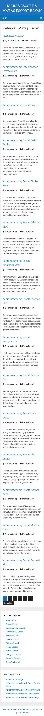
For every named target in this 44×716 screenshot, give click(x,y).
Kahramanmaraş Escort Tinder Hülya (22, 697)
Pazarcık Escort (13, 658)
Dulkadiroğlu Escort (14, 632)
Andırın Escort (12, 624)
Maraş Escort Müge (14, 35)
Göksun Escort (12, 643)
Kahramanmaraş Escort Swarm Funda (23, 690)
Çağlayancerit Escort (15, 628)
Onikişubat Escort (14, 654)
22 (30, 598)
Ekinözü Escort (12, 635)
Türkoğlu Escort (13, 662)
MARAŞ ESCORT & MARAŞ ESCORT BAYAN (22, 709)
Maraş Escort (31, 40)
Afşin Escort (11, 620)
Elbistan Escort (12, 639)
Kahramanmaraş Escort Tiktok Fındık (22, 694)
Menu (4, 18)
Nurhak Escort (12, 651)
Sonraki (7, 603)
